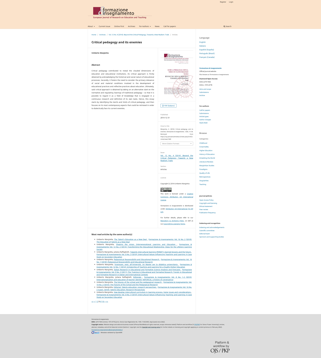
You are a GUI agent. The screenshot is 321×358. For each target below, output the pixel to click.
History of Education (207, 154)
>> (107, 301)
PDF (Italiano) (169, 106)
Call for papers (170, 26)
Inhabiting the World (207, 158)
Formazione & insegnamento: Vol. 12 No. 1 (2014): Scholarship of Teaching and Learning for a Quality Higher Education (144, 265)
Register (223, 2)
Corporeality (204, 147)
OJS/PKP (197, 324)
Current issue (104, 26)
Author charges (205, 119)
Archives (131, 26)
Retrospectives (204, 177)
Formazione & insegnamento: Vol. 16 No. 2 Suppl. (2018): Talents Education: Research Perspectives (144, 288)
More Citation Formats (170, 143)
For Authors (144, 26)
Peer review (203, 209)
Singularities (204, 180)
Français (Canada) (207, 57)
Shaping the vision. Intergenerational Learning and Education (146, 244)
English (202, 42)
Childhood (203, 143)
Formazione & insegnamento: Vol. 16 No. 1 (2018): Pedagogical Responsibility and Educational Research (144, 260)
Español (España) (206, 49)
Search (228, 26)
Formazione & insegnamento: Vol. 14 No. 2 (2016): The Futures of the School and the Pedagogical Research (144, 283)
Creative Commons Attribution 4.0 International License (176, 197)
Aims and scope (205, 89)
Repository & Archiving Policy (172, 221)
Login (231, 2)
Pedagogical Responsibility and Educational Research (137, 259)
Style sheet (203, 123)
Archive (202, 95)
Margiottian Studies (206, 165)
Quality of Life (204, 173)
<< (93, 301)
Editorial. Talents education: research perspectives (135, 287)
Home (94, 35)
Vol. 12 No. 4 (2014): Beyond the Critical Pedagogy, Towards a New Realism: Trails (139, 35)
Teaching (202, 184)
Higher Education (205, 150)
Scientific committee (206, 230)
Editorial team (204, 234)
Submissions (204, 92)
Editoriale (137, 277)
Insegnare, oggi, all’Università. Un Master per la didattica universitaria (147, 264)
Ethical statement (205, 206)
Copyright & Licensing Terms (174, 224)
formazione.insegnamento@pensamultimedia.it (107, 330)
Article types (204, 116)
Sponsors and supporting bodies (211, 237)
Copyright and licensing (208, 203)
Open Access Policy (206, 200)
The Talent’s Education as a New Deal (130, 239)
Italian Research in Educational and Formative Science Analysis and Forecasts (147, 269)
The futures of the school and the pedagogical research (138, 282)
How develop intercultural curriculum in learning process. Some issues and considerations (152, 292)
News (157, 26)
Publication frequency (207, 212)
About (90, 26)
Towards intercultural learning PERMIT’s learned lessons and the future (160, 252)
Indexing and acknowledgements (211, 227)
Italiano (202, 46)
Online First (119, 26)
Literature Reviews (206, 162)
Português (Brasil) (207, 53)
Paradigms (203, 169)
